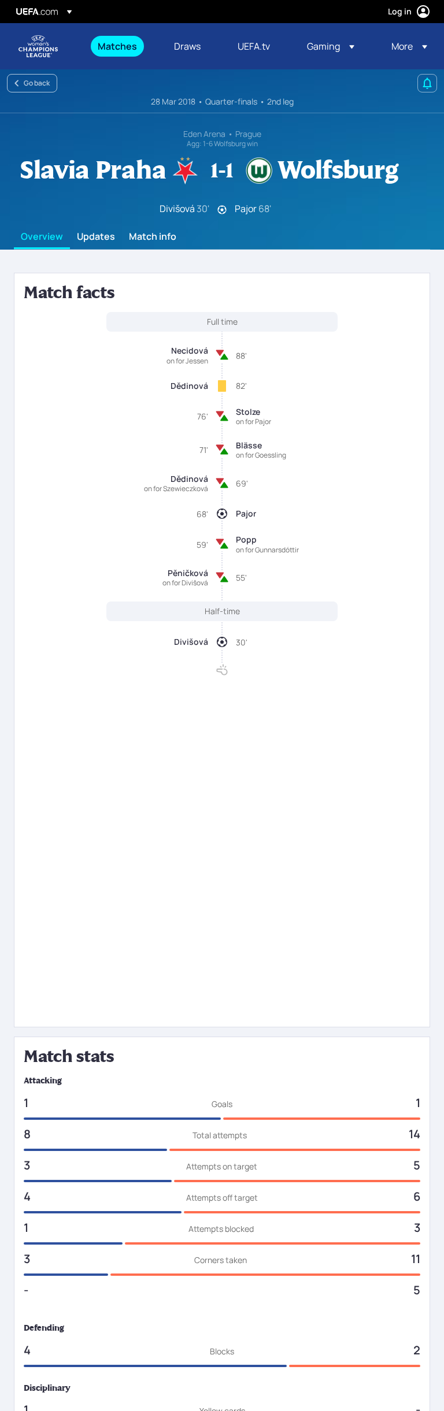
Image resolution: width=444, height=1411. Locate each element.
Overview (42, 237)
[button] (330, 46)
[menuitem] (121, 46)
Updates (96, 237)
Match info (152, 237)
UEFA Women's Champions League (38, 46)
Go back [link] (37, 83)
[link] (117, 46)
